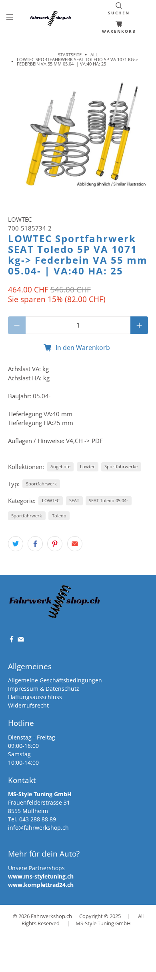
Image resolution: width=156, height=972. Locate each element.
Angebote (60, 466)
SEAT (74, 500)
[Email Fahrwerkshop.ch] (20, 640)
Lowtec (87, 466)
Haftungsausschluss (35, 697)
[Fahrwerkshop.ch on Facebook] (11, 640)
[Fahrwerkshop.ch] (51, 18)
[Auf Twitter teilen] (15, 543)
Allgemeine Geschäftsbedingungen (55, 680)
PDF (97, 441)
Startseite (70, 54)
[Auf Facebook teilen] (35, 543)
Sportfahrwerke (121, 466)
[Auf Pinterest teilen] (54, 543)
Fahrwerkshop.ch (51, 916)
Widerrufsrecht (28, 705)
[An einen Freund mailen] (74, 543)
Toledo (59, 516)
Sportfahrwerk (41, 484)
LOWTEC (20, 219)
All (94, 54)
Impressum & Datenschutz (43, 688)
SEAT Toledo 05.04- (108, 500)
